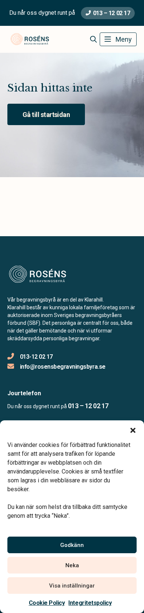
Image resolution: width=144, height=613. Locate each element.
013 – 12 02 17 (111, 13)
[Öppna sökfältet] (93, 39)
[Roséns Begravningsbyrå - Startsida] (46, 275)
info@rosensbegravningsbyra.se (63, 366)
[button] (133, 429)
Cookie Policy (47, 602)
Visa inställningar (72, 585)
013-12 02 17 (36, 356)
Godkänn (72, 545)
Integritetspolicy (90, 602)
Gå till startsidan (46, 114)
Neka (72, 565)
